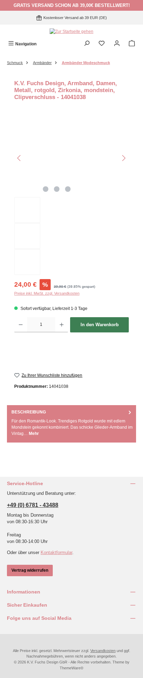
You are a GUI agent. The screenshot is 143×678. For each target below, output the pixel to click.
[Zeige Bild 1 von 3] (45, 189)
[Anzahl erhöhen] (61, 324)
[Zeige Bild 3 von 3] (67, 189)
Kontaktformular (56, 552)
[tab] (71, 423)
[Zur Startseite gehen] (71, 31)
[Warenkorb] (132, 44)
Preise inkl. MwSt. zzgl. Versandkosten (46, 293)
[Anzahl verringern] (20, 324)
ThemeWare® (71, 668)
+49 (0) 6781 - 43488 (32, 505)
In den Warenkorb (100, 324)
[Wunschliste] (101, 44)
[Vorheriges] (19, 158)
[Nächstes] (123, 158)
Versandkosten (103, 651)
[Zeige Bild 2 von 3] (56, 189)
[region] (71, 197)
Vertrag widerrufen (29, 570)
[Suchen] (86, 44)
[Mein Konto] (117, 44)
